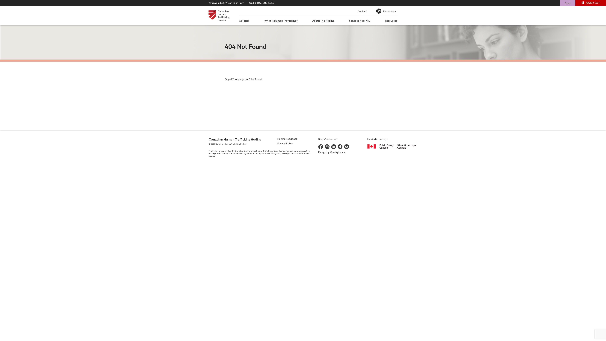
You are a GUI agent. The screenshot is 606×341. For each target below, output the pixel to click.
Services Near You (359, 20)
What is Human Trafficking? (281, 20)
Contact (362, 11)
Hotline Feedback (287, 138)
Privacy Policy (285, 143)
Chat (568, 3)
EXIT (593, 3)
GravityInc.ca (337, 152)
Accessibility (389, 11)
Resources (391, 20)
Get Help (244, 20)
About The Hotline (323, 20)
